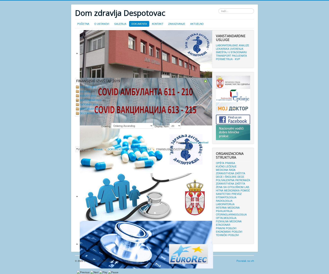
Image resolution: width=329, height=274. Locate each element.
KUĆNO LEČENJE (226, 166)
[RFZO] (233, 95)
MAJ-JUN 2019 (88, 87)
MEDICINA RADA (226, 170)
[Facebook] (233, 119)
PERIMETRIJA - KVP (228, 59)
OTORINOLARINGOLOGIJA (231, 214)
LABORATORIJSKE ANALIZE (232, 45)
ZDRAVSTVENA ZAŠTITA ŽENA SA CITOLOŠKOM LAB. (233, 185)
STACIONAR (223, 225)
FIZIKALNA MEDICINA (229, 221)
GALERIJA (120, 24)
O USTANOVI (101, 24)
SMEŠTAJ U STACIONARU (231, 52)
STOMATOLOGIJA (226, 197)
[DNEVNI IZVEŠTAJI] (205, 81)
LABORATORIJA (225, 204)
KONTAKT (157, 24)
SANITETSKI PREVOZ (229, 194)
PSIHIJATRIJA (224, 211)
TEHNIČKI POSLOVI (227, 235)
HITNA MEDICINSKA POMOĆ (233, 190)
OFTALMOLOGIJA (226, 218)
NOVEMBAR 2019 (90, 109)
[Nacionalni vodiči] (233, 132)
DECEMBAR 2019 (90, 113)
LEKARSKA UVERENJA (229, 49)
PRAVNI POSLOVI (226, 228)
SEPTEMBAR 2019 (90, 100)
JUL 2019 (85, 91)
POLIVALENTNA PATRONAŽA (233, 180)
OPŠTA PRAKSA (225, 163)
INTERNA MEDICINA (228, 207)
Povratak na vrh (245, 261)
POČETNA (83, 24)
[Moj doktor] (233, 108)
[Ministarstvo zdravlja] (233, 82)
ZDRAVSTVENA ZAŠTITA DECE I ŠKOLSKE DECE (230, 175)
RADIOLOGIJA (224, 200)
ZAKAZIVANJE (176, 24)
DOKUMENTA (139, 24)
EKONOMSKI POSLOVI (229, 231)
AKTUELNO (197, 24)
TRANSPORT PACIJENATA (231, 55)
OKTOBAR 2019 (89, 104)
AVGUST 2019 (88, 95)
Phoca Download (199, 142)
